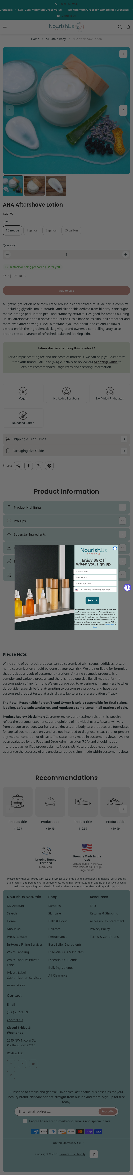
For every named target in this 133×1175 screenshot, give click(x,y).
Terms (95, 627)
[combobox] (78, 589)
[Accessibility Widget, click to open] (127, 587)
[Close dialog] (115, 548)
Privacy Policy (109, 624)
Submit (92, 600)
